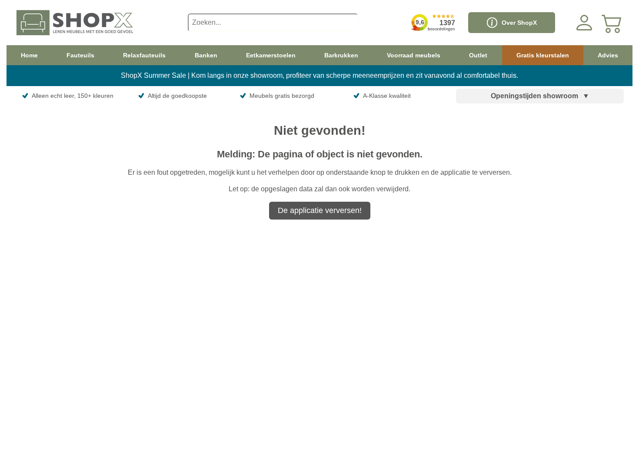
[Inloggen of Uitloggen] (584, 22)
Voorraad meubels (413, 55)
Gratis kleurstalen (542, 55)
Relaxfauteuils (144, 55)
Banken (206, 55)
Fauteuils (80, 55)
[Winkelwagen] (612, 22)
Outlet (478, 55)
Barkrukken (341, 55)
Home (29, 55)
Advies (608, 55)
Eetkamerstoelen (271, 55)
